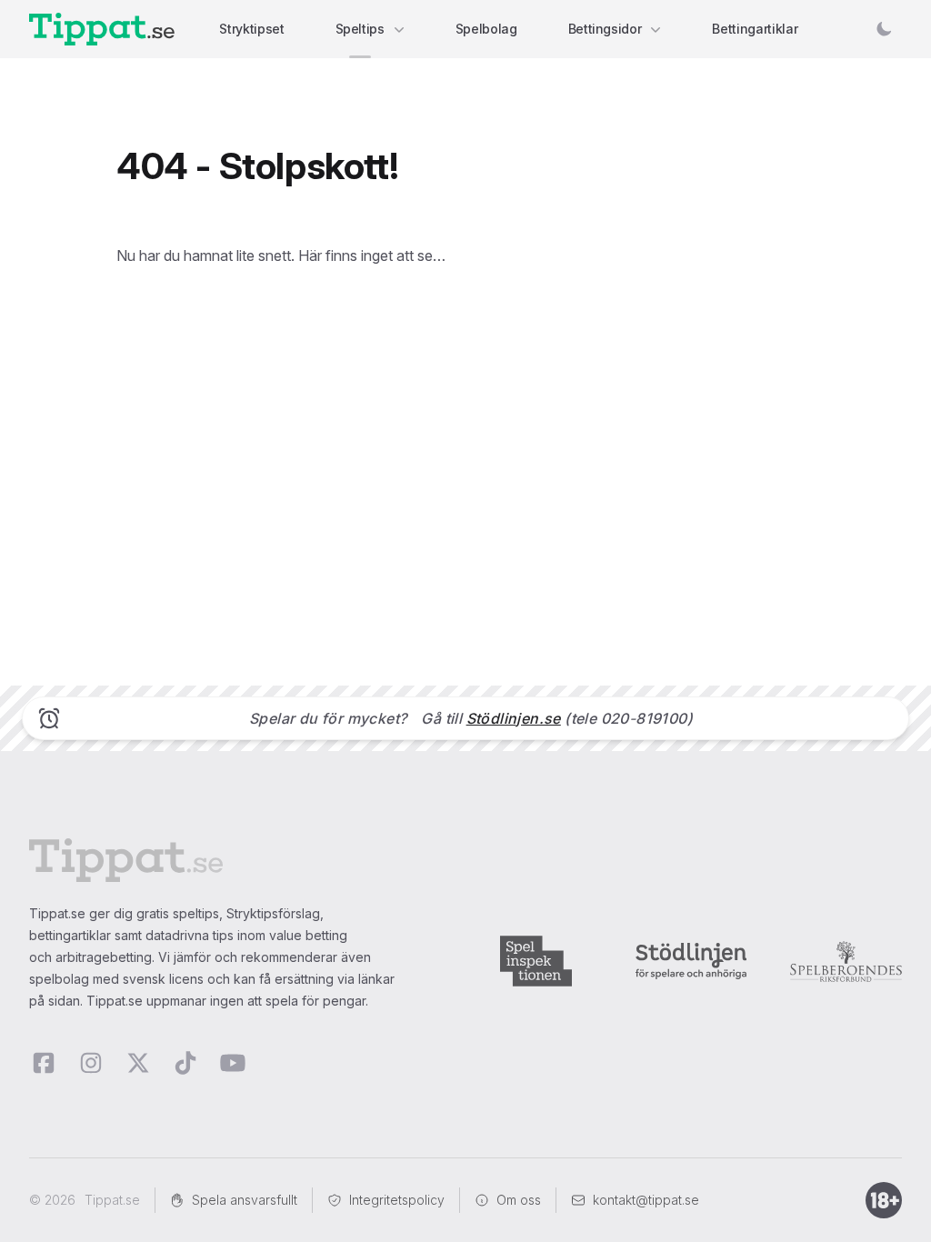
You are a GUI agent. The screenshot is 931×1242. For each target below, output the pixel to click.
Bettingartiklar (754, 28)
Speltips (360, 28)
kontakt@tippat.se (646, 1199)
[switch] (884, 29)
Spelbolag (486, 28)
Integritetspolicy (397, 1199)
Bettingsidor (605, 28)
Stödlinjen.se (513, 718)
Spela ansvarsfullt (244, 1199)
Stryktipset (251, 28)
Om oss (518, 1199)
